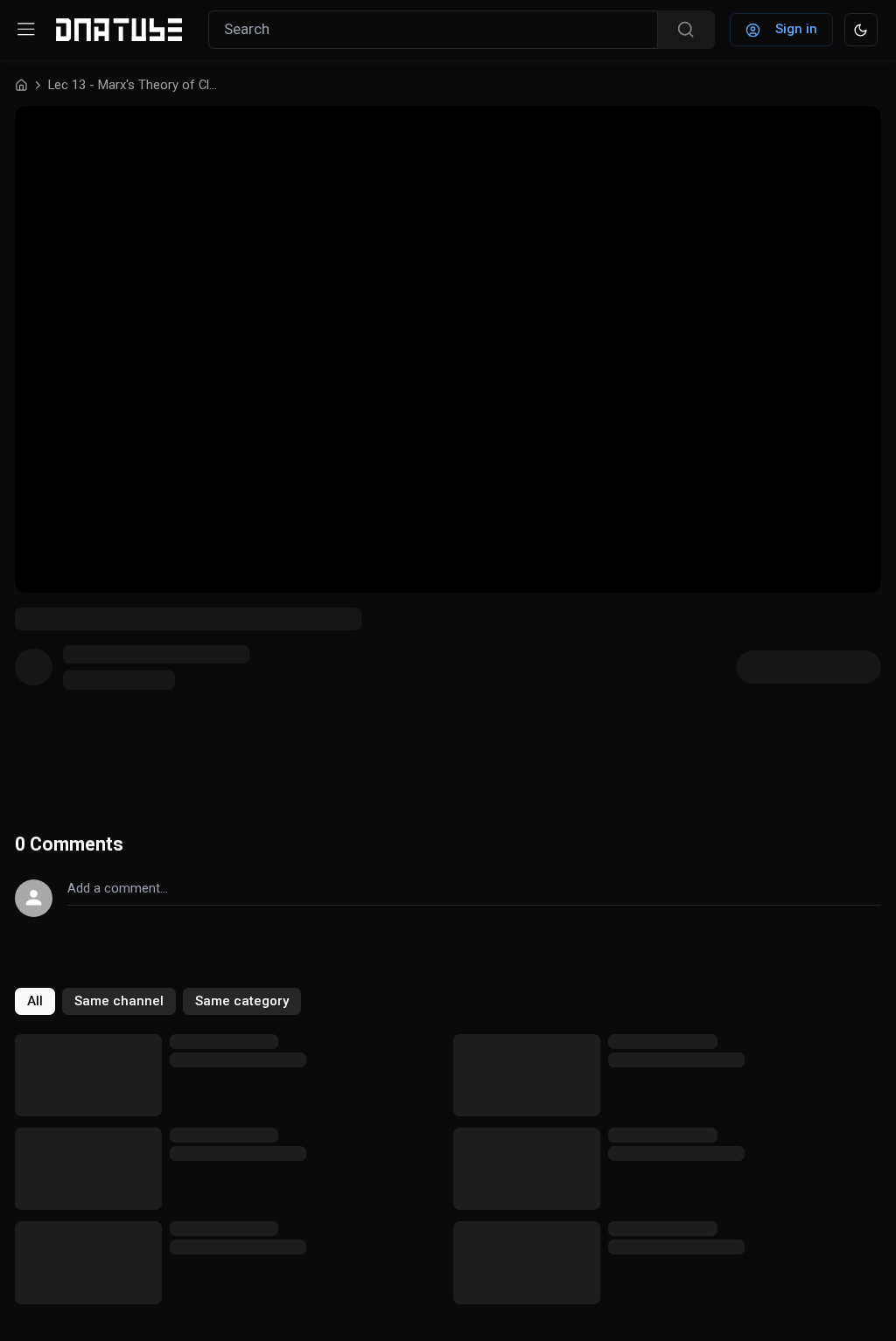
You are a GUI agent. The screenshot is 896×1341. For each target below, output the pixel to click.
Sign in (796, 29)
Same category (242, 1001)
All (35, 1001)
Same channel (119, 1001)
